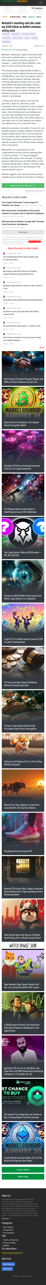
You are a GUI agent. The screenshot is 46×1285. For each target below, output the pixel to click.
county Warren (29, 34)
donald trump (15, 17)
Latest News (23, 1169)
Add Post (7, 1269)
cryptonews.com (13, 253)
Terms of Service (10, 1240)
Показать (5, 1219)
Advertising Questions (11, 1253)
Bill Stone (16, 34)
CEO (27, 38)
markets (31, 17)
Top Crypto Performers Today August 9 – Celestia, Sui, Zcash (21, 326)
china (24, 17)
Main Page (23, 1176)
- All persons (7, 1230)
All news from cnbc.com (34, 190)
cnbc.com (8, 49)
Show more (23, 232)
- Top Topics (7, 1227)
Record (6, 34)
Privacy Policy (9, 1243)
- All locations (8, 1233)
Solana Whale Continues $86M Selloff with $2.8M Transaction (22, 300)
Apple (35, 38)
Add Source (8, 1264)
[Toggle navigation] (41, 3)
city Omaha (18, 38)
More (42, 347)
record (38, 17)
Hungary (7, 38)
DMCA (6, 1245)
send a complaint (34, 241)
